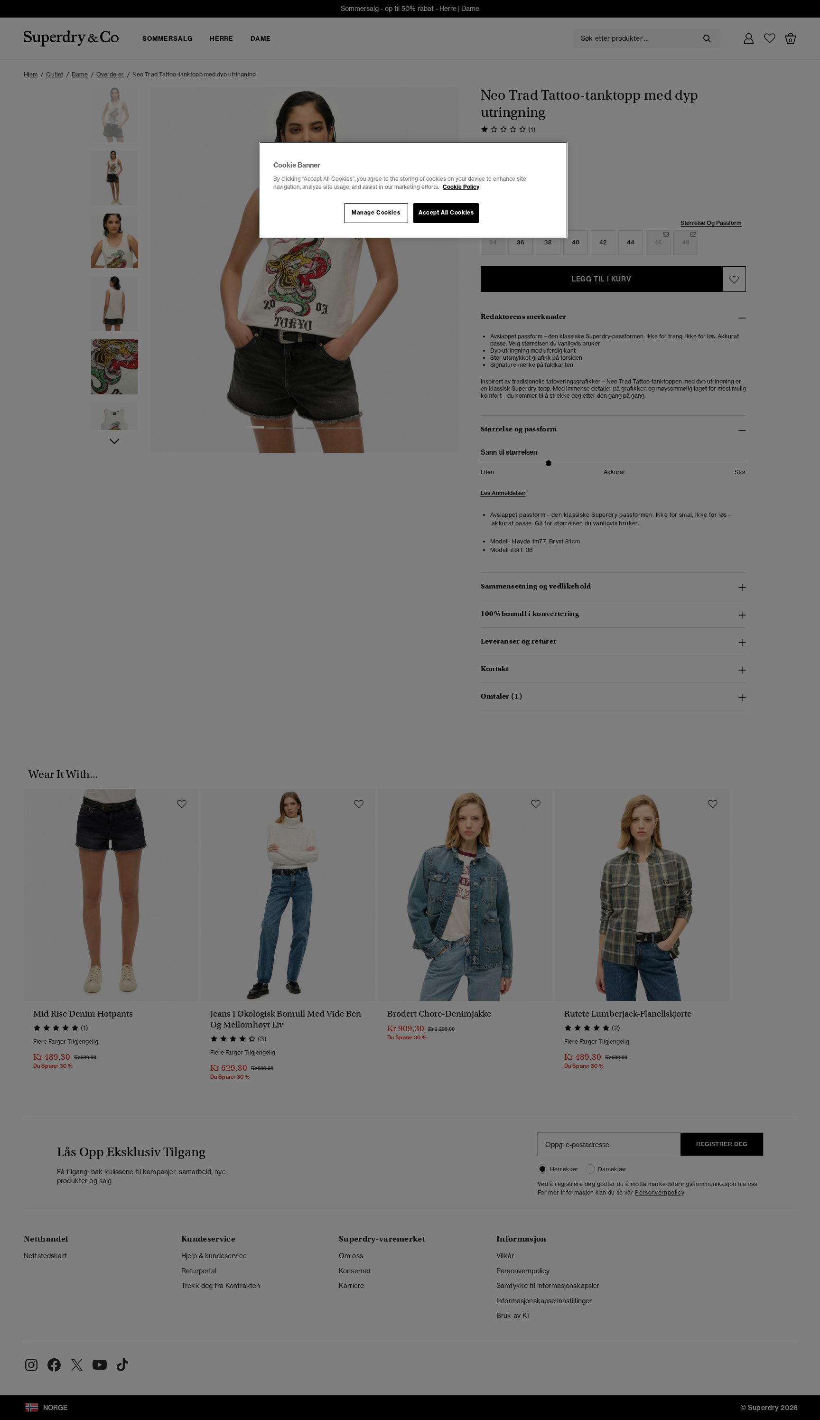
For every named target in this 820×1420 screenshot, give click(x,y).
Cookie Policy (461, 187)
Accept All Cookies (446, 212)
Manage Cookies (376, 212)
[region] (413, 190)
